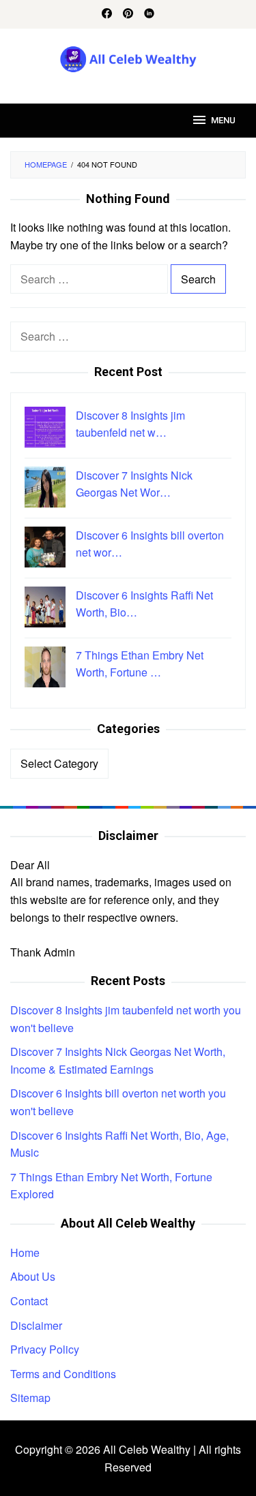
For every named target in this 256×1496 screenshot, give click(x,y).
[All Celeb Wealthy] (128, 57)
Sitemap (30, 1397)
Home (25, 1252)
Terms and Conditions (63, 1374)
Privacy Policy (44, 1349)
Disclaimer (36, 1325)
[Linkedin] (149, 14)
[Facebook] (106, 14)
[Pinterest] (128, 14)
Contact (29, 1301)
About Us (32, 1276)
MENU (223, 120)
